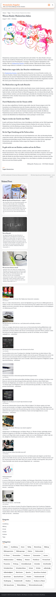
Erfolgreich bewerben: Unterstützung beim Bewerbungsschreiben (19, 375)
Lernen (46, 555)
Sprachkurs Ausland (40, 572)
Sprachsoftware (18, 576)
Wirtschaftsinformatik (35, 585)
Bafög (29, 547)
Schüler (4, 532)
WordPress (42, 594)
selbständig (47, 568)
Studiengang (7, 581)
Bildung (4, 526)
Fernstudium (16, 555)
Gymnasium (36, 555)
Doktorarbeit (39, 551)
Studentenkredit (39, 576)
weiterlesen (14, 334)
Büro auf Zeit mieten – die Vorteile (11, 502)
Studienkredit (18, 581)
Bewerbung (37, 547)
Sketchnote (19, 572)
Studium (4, 534)
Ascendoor (30, 594)
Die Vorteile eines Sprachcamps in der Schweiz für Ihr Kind (18, 349)
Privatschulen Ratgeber (11, 5)
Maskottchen (10, 169)
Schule (4, 529)
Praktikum (36, 559)
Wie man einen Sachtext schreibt (10, 267)
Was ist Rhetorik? (7, 233)
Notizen (27, 559)
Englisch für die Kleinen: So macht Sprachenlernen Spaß (17, 401)
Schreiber (37, 564)
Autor (22, 547)
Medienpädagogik (7, 476)
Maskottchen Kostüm (18, 63)
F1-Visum (7, 555)
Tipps (3, 167)
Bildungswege (20, 551)
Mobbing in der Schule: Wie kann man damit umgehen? (17, 428)
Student (29, 576)
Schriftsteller (47, 564)
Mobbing (19, 559)
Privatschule (46, 559)
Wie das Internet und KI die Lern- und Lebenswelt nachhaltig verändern (21, 323)
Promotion (7, 564)
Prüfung (15, 564)
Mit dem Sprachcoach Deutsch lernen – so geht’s (14, 200)
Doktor (30, 551)
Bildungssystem (8, 551)
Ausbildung (5, 524)
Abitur (6, 547)
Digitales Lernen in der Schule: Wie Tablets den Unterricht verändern (20, 299)
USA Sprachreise (9, 585)
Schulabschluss (8, 568)
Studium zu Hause (39, 581)
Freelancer (27, 555)
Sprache (28, 572)
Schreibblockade (26, 564)
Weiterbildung (21, 585)
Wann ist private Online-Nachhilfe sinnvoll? (14, 452)
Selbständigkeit (8, 572)
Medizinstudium (8, 559)
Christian (14, 19)
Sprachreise (7, 576)
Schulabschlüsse (21, 568)
